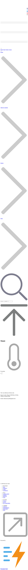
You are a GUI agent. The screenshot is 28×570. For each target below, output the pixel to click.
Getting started (6, 493)
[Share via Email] (27, 15)
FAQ (4, 497)
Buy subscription (6, 503)
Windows (5, 488)
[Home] (14, 16)
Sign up (4, 500)
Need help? (5, 508)
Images (2, 163)
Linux (4, 489)
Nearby (7, 49)
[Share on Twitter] (27, 10)
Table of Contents (4, 107)
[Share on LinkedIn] (27, 11)
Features (5, 495)
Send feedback (6, 507)
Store (4, 49)
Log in (4, 502)
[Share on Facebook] (27, 8)
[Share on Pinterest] (27, 13)
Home (2, 49)
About (10, 49)
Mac (4, 487)
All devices (5, 490)
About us (5, 506)
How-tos (5, 496)
